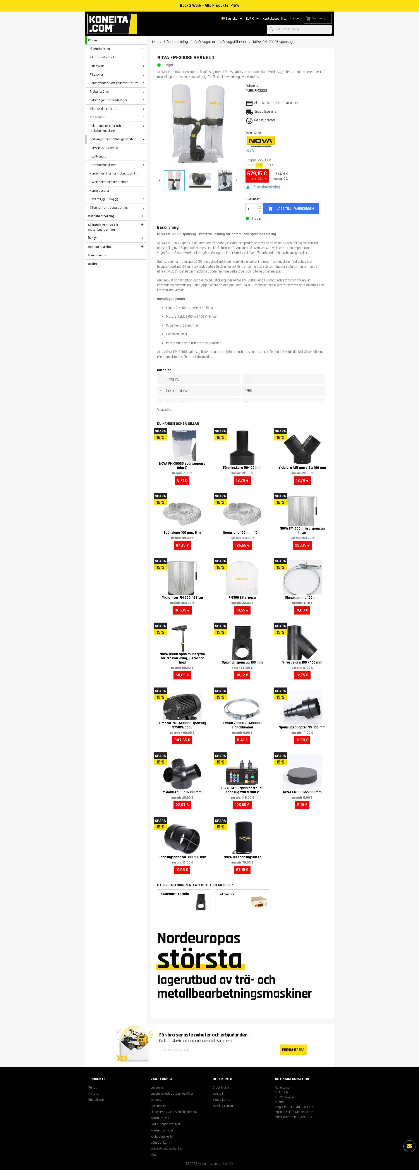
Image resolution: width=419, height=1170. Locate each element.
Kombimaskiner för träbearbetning (114, 173)
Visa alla (164, 409)
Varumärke (253, 132)
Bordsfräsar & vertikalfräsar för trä (114, 83)
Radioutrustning (100, 247)
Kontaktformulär (162, 1130)
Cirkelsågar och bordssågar (108, 100)
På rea (92, 40)
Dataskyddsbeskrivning (166, 1148)
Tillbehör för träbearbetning (109, 207)
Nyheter (94, 1093)
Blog (153, 1155)
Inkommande (97, 255)
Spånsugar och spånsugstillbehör (113, 139)
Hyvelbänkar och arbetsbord (109, 182)
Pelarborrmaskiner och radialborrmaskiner (105, 128)
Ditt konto (222, 1078)
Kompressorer (99, 190)
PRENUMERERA (293, 1049)
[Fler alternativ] (409, 1146)
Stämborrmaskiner (103, 165)
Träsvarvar (97, 117)
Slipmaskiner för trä (103, 109)
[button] (263, 187)
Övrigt (92, 238)
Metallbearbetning (101, 216)
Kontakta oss (160, 1118)
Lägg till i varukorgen (291, 208)
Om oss (156, 1099)
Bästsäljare (96, 1099)
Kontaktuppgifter (275, 18)
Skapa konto (221, 1099)
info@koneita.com (301, 1112)
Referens (252, 85)
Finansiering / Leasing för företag (174, 1112)
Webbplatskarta (162, 1136)
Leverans (157, 1087)
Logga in (296, 18)
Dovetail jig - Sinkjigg (104, 199)
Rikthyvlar (96, 74)
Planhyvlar (97, 66)
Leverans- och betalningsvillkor (172, 1093)
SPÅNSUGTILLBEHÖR (104, 148)
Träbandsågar (99, 91)
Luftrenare (98, 156)
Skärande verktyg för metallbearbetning (103, 227)
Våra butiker (159, 1142)
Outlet (92, 264)
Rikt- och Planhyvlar (103, 57)
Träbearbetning (99, 49)
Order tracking (222, 1087)
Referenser (158, 1106)
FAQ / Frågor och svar (165, 1124)
